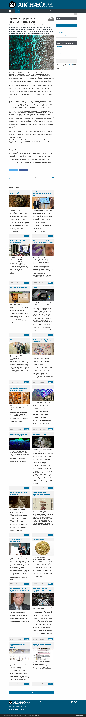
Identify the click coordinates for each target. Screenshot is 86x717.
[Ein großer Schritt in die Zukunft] (43, 441)
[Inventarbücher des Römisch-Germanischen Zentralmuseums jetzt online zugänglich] (43, 503)
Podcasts (59, 53)
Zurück (31, 692)
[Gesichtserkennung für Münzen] (43, 394)
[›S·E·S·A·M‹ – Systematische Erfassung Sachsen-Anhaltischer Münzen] (19, 250)
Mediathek (48, 11)
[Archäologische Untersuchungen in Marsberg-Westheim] (53, 177)
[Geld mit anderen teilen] (43, 548)
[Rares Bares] (43, 295)
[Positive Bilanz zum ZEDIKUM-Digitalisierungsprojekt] (19, 549)
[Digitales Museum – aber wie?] (19, 347)
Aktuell (17, 11)
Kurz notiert (26, 13)
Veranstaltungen (60, 32)
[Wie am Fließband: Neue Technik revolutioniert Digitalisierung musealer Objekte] (43, 599)
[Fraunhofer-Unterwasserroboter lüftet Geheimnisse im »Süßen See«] (19, 443)
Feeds (58, 29)
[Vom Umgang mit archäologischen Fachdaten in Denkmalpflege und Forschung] (19, 655)
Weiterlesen (27, 236)
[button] (13, 170)
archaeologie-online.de (13, 13)
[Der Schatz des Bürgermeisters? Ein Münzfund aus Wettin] (19, 201)
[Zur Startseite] (31, 4)
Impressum (35, 701)
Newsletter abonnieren (64, 61)
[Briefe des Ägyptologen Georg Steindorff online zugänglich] (19, 502)
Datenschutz (46, 701)
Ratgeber (59, 11)
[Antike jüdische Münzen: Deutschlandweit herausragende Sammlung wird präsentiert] (43, 250)
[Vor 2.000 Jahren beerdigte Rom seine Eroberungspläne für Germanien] (9, 177)
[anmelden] (76, 10)
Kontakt (40, 701)
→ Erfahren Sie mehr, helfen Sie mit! (16, 709)
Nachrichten (59, 22)
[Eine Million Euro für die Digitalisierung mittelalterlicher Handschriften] (43, 349)
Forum (69, 11)
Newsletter (70, 64)
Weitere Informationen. (36, 715)
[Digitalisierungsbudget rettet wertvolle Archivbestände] (19, 296)
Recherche (37, 11)
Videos (58, 50)
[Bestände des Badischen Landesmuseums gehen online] (43, 653)
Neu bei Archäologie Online (62, 35)
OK (79, 715)
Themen (27, 11)
